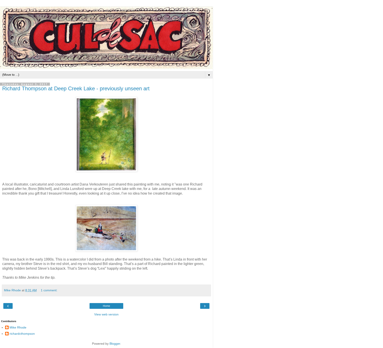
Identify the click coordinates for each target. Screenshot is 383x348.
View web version (106, 314)
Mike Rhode (18, 327)
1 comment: (49, 290)
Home (106, 305)
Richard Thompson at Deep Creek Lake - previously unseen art (76, 88)
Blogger (114, 343)
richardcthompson (22, 333)
